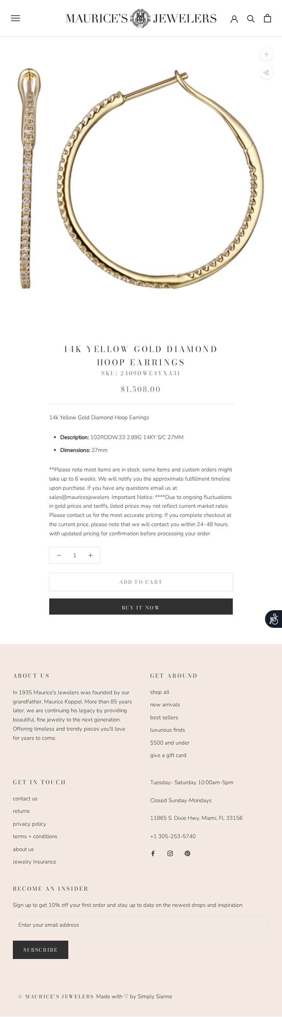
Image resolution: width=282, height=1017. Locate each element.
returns (21, 811)
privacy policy (29, 824)
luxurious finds (167, 730)
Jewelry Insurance (34, 861)
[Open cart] (267, 18)
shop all (159, 692)
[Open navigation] (15, 18)
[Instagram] (170, 853)
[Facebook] (153, 853)
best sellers (164, 717)
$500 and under (169, 742)
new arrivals (165, 704)
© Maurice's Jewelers (57, 996)
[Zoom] (266, 53)
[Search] (251, 18)
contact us (25, 798)
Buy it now (141, 607)
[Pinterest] (187, 853)
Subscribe (41, 949)
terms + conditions (35, 836)
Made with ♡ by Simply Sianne (134, 996)
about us (23, 849)
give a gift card (168, 755)
